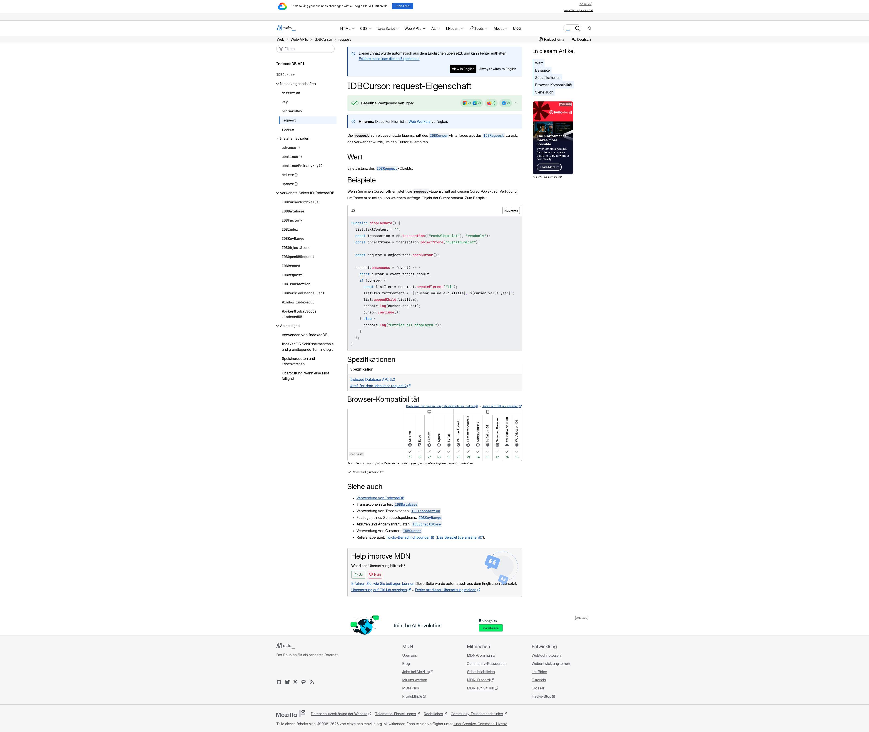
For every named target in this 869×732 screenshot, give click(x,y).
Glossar (538, 688)
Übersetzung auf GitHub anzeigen (379, 590)
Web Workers (419, 121)
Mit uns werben (414, 680)
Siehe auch (544, 92)
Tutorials (539, 680)
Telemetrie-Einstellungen (395, 714)
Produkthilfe (412, 696)
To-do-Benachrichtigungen (408, 537)
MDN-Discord (478, 680)
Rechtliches (433, 714)
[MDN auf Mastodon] (303, 682)
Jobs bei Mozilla (415, 671)
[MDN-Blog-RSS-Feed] (311, 682)
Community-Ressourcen (487, 663)
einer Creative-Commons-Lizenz (480, 724)
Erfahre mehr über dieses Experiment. (389, 58)
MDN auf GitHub (480, 688)
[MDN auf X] (295, 682)
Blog (517, 28)
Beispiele (542, 70)
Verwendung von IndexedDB (380, 498)
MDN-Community (481, 655)
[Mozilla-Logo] (290, 713)
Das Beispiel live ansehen (458, 537)
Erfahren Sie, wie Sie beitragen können (382, 583)
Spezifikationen (547, 77)
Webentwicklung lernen (551, 663)
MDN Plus (410, 688)
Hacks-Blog (541, 696)
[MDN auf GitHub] (279, 682)
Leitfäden (539, 671)
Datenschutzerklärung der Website (339, 714)
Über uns (409, 655)
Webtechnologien (546, 655)
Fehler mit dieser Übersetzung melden (445, 590)
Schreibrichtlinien (481, 671)
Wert (539, 63)
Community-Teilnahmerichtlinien (477, 714)
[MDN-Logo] (285, 646)
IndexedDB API (290, 64)
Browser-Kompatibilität (553, 85)
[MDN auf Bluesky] (287, 682)
